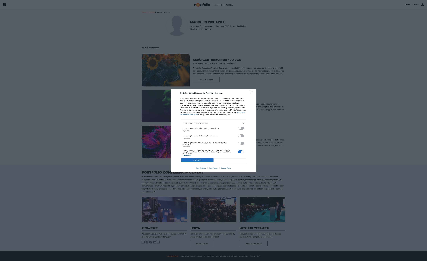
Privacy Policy (226, 168)
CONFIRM (197, 160)
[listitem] (213, 123)
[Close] (252, 93)
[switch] (241, 128)
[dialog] (213, 130)
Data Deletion (201, 168)
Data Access (213, 168)
